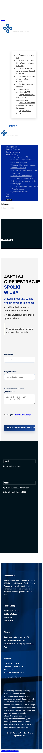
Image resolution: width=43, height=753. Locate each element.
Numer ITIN (8, 621)
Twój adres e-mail (11, 372)
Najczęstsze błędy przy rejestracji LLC (19, 644)
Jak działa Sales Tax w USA (14, 640)
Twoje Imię (8, 354)
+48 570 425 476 (12, 663)
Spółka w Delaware (11, 614)
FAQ (5, 647)
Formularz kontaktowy (13, 677)
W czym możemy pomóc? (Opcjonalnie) (14, 390)
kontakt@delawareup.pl (12, 466)
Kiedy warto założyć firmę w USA (16, 637)
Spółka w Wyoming (11, 611)
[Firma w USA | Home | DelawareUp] (17, 32)
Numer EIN (8, 617)
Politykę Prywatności (23, 415)
